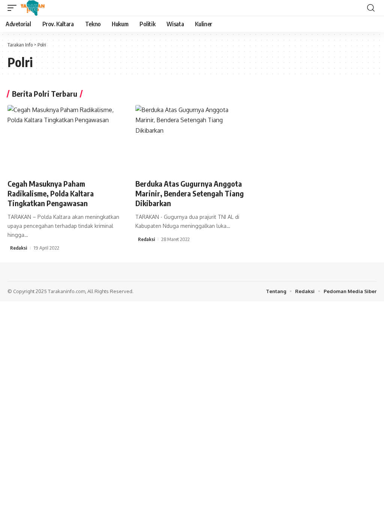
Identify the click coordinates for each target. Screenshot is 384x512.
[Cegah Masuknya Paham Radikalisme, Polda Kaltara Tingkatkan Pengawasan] (64, 139)
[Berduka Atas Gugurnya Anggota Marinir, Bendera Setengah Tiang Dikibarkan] (191, 139)
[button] (14, 8)
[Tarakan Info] (43, 8)
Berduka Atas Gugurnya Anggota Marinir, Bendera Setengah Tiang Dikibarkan (189, 193)
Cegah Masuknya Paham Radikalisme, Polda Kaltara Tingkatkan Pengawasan (51, 193)
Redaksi (18, 248)
